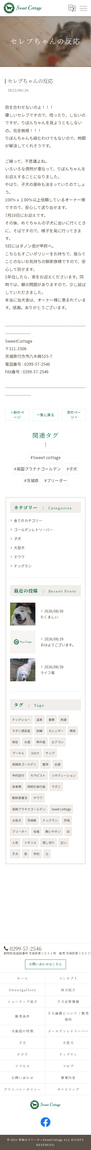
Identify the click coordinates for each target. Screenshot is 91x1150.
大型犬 (19, 547)
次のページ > (74, 415)
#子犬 (71, 469)
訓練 (39, 731)
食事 (52, 720)
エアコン (58, 742)
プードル (18, 753)
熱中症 (41, 742)
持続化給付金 (36, 787)
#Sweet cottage (45, 457)
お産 (27, 742)
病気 (73, 731)
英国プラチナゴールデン (29, 809)
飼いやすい (53, 831)
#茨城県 (31, 480)
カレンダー (56, 731)
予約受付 (18, 775)
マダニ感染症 (21, 731)
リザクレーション (64, 775)
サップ (50, 753)
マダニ (56, 787)
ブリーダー (19, 831)
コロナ (34, 753)
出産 (58, 764)
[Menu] (83, 7)
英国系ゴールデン (24, 764)
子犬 (17, 538)
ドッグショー (21, 720)
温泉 (39, 720)
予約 (36, 854)
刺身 (64, 720)
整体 (45, 764)
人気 (15, 843)
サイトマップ (68, 1089)
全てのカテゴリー (28, 520)
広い (64, 843)
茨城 (67, 820)
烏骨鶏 (16, 787)
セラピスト (38, 775)
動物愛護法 (19, 798)
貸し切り (48, 843)
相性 (15, 742)
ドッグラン (23, 565)
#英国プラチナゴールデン (37, 469)
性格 (36, 831)
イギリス (30, 843)
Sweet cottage (61, 809)
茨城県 (31, 820)
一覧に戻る (45, 414)
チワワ (19, 556)
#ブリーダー (55, 480)
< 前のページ (17, 415)
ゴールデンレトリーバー (33, 529)
